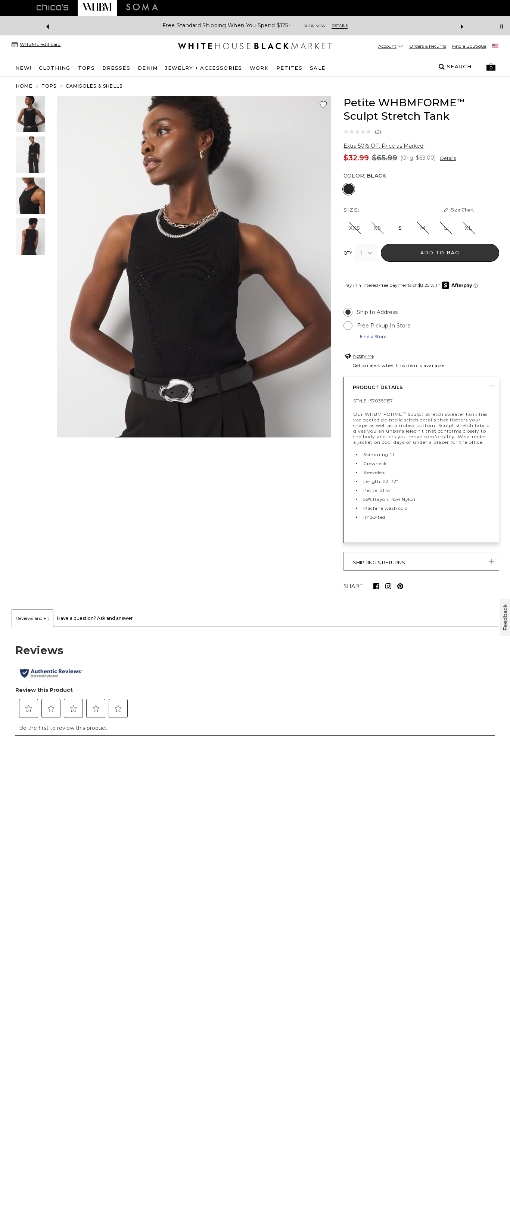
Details (448, 158)
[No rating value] (359, 131)
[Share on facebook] (376, 586)
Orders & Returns (427, 46)
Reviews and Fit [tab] (32, 618)
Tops (49, 86)
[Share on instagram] (388, 586)
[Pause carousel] (501, 26)
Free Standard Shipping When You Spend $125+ (227, 25)
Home (24, 86)
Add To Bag (440, 252)
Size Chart (462, 210)
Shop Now (315, 25)
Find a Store (373, 336)
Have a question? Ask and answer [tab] (95, 618)
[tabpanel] (255, 685)
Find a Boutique (469, 46)
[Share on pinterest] (400, 586)
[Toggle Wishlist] (323, 105)
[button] (490, 66)
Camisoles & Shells (94, 86)
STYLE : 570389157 (373, 401)
